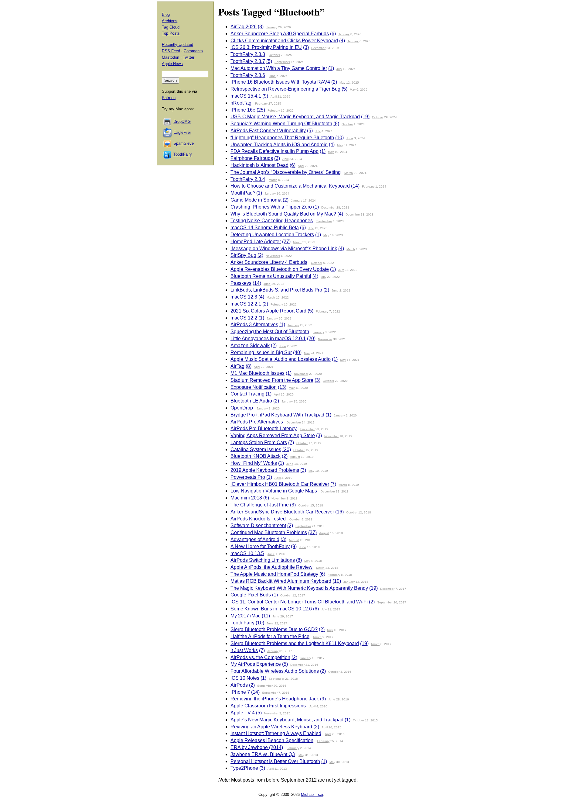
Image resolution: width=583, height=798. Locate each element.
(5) (269, 61)
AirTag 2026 (243, 26)
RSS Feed (171, 51)
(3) (306, 47)
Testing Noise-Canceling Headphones (271, 220)
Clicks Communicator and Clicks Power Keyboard (284, 40)
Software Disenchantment (258, 525)
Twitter (188, 57)
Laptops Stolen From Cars (258, 442)
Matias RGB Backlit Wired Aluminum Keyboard (280, 581)
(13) (282, 387)
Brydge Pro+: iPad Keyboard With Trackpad (277, 414)
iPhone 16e (242, 109)
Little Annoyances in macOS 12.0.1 (268, 338)
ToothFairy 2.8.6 (247, 75)
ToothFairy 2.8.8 (247, 54)
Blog (166, 14)
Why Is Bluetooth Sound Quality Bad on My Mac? (283, 213)
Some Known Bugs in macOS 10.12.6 (271, 608)
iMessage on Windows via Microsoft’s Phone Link (283, 248)
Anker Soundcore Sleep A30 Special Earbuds (279, 33)
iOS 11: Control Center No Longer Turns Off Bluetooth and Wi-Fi (299, 601)
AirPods (239, 685)
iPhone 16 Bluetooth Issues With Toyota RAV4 (280, 82)
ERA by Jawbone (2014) (256, 747)
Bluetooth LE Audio (251, 400)
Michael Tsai (312, 794)
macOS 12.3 (243, 296)
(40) (297, 352)
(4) (342, 40)
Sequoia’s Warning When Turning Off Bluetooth (281, 123)
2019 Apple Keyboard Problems (264, 470)
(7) (291, 442)
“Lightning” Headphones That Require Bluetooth (282, 137)
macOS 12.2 (243, 317)
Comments (193, 51)
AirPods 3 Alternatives (254, 324)
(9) (265, 95)
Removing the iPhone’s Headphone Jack (274, 698)
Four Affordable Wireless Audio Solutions (274, 671)
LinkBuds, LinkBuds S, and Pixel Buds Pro (276, 289)
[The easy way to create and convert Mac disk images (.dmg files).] (167, 121)
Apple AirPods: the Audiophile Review (271, 567)
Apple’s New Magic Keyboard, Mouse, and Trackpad (286, 719)
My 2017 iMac (245, 615)
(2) (334, 82)
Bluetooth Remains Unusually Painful (270, 276)
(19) (365, 116)
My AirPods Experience (255, 664)
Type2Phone (244, 768)
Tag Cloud (170, 27)
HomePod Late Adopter (255, 241)
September (282, 62)
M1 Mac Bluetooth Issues (257, 373)
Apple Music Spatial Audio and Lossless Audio (280, 359)
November (273, 255)
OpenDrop (241, 407)
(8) (261, 26)
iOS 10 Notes (244, 678)
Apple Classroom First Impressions (268, 705)
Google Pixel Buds (250, 594)
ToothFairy (182, 154)
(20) (311, 338)
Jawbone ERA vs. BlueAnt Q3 (262, 754)
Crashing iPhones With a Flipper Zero (271, 206)
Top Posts (171, 33)
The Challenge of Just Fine (259, 504)
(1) (331, 68)
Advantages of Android (254, 539)
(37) (312, 532)
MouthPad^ (242, 192)
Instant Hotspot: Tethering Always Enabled (275, 733)
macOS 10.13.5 (247, 553)
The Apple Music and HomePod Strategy (274, 574)
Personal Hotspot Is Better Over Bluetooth (275, 761)
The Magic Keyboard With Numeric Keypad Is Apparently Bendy (299, 588)
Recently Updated (177, 44)
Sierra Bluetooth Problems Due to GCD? (274, 629)
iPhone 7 (240, 692)
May (342, 82)
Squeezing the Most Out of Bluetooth (269, 331)
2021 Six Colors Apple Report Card (268, 310)
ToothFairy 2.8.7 (247, 61)
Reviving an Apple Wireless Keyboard (271, 726)
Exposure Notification (253, 387)
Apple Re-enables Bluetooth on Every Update (279, 269)
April (274, 96)
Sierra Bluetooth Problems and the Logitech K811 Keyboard (294, 643)
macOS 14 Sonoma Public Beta (264, 227)
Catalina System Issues (255, 449)
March (348, 172)
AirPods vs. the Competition (260, 657)
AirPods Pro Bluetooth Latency (263, 428)
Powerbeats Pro (247, 477)
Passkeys (240, 283)
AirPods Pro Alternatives (256, 421)
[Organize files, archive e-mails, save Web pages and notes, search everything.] (167, 132)
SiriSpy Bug (243, 255)
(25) (261, 109)
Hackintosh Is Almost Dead (259, 165)
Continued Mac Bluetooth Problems (268, 532)
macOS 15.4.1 (245, 95)
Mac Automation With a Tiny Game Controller (278, 68)
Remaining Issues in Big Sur (261, 352)
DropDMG (182, 121)
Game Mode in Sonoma (255, 199)
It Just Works (244, 650)
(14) (355, 185)
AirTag (237, 366)
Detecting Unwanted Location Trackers (272, 234)
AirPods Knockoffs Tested (258, 518)
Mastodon (170, 57)
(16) (339, 511)
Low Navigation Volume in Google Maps (273, 490)
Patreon (169, 97)
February (261, 103)
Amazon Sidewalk (250, 345)
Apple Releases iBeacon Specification (271, 740)
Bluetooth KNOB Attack (255, 456)
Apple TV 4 (242, 712)
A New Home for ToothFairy (260, 546)
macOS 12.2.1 (245, 303)
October (274, 55)
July (339, 69)
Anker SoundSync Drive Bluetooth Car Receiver (282, 511)
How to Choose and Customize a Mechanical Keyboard (290, 185)
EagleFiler (182, 132)
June (272, 76)
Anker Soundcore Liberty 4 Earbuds (268, 262)
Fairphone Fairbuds (251, 158)
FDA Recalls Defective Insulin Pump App (274, 151)
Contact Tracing (247, 393)
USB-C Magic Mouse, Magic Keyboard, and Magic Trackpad (295, 116)
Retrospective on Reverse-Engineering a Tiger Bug (285, 89)
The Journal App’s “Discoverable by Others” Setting (285, 172)
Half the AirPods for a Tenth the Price (269, 636)
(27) (286, 241)
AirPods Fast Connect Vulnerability (268, 130)
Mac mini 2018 (246, 497)
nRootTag (240, 102)
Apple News (172, 63)
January (271, 27)
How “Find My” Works (253, 463)
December (318, 48)
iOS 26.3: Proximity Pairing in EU (266, 47)
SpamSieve (183, 143)
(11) (266, 615)
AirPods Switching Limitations (262, 560)
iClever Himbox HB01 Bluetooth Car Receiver (279, 484)
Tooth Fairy (242, 622)
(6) (333, 33)
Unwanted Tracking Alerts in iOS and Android (279, 144)
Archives (169, 21)
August (295, 456)
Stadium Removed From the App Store (271, 380)
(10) (339, 137)
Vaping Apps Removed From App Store (272, 435)
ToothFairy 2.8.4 (247, 179)
